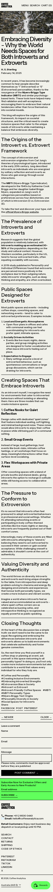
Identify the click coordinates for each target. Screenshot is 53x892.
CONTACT (7, 838)
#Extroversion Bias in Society (18, 684)
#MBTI (47, 690)
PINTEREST (8, 856)
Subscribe (8, 795)
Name (4, 731)
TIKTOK (5, 863)
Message (6, 752)
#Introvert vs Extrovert (14, 687)
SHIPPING (7, 845)
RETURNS (7, 841)
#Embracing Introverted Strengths (21, 681)
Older (44, 717)
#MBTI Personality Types (15, 693)
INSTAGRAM (8, 860)
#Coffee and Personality (15, 675)
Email (4, 741)
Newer (8, 717)
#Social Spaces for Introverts (18, 701)
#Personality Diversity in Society (19, 698)
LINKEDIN (6, 867)
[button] (35, 5)
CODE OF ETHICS (11, 848)
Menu (25, 5)
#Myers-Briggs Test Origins (17, 695)
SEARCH (6, 834)
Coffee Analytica (17, 878)
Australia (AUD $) (9, 885)
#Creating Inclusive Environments (20, 678)
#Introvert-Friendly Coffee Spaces (21, 690)
